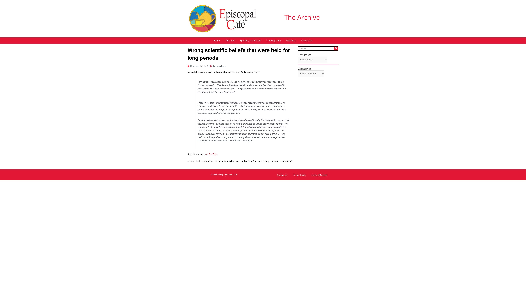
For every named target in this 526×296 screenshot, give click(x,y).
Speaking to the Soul (250, 40)
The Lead (230, 40)
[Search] (336, 48)
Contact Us (307, 40)
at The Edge (211, 154)
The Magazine (274, 40)
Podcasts (291, 40)
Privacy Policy (299, 174)
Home (216, 40)
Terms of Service (319, 174)
